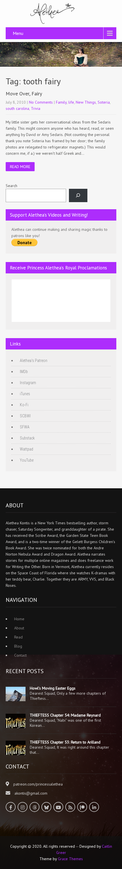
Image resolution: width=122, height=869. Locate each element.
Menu (18, 33)
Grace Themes (70, 858)
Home (19, 618)
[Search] (78, 195)
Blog (18, 646)
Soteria (104, 102)
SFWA (25, 427)
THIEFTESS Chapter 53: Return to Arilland (65, 742)
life (71, 102)
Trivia (35, 108)
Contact (20, 655)
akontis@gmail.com (30, 793)
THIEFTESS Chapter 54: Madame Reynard (65, 715)
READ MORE (20, 166)
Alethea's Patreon (33, 360)
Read (18, 637)
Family (61, 102)
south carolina (17, 108)
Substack (27, 438)
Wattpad (26, 449)
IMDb (24, 371)
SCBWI (25, 416)
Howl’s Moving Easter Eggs (52, 688)
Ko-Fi (24, 405)
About (19, 628)
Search (11, 185)
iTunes (25, 393)
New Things (86, 102)
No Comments (41, 102)
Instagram (28, 382)
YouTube (26, 460)
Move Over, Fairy (24, 93)
